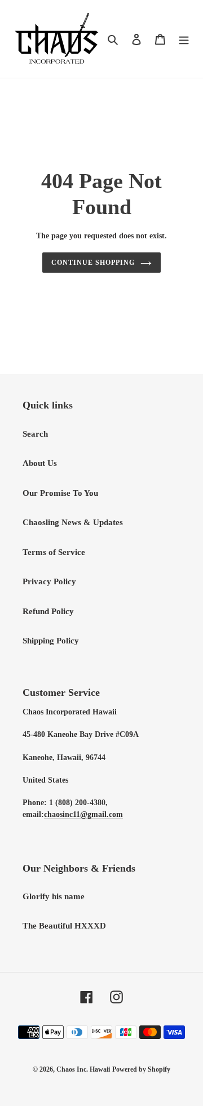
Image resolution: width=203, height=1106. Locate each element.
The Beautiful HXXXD (64, 925)
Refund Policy (48, 611)
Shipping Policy (51, 640)
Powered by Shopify (141, 1069)
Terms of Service (54, 552)
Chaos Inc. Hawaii (83, 1069)
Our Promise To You (60, 493)
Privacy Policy (49, 581)
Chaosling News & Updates (73, 522)
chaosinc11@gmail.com (83, 814)
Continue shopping (93, 262)
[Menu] (184, 39)
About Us (40, 463)
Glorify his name (54, 896)
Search (35, 433)
